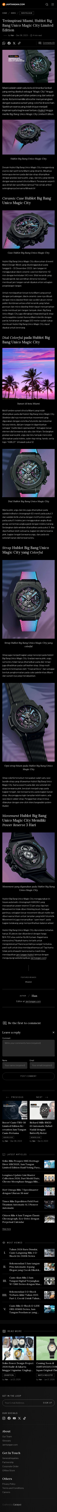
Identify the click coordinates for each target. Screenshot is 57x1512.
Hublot (41, 110)
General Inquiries (10, 1458)
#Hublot (28, 982)
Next (39, 1097)
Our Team (7, 1436)
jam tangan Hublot (25, 954)
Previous (17, 1097)
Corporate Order (10, 1466)
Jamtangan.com (38, 958)
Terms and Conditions (13, 1488)
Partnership (8, 1462)
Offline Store (8, 1470)
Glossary (6, 1440)
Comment (6, 1038)
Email (32, 1060)
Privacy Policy (8, 1484)
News (13, 13)
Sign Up (47, 1403)
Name (4, 1060)
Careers (6, 1492)
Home (4, 13)
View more (6, 1229)
